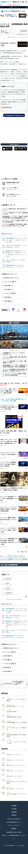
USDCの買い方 (8, 285)
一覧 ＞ (25, 350)
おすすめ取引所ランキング (13, 194)
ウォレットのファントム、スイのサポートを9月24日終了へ (8, 453)
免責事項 (14, 812)
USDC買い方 (17, 5)
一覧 (24, 205)
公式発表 (6, 32)
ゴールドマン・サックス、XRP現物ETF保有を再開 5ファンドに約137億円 (8, 407)
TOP (3, 853)
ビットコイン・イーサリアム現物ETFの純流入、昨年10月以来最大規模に (8, 509)
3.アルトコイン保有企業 (21, 559)
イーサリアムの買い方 (10, 293)
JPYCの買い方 (8, 289)
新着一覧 (8, 853)
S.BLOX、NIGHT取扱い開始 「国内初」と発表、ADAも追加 (13, 432)
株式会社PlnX (9, 251)
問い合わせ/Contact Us (14, 819)
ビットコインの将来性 (7, 5)
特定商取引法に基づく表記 (14, 832)
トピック (14, 853)
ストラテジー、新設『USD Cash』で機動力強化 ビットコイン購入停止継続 (8, 391)
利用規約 (14, 815)
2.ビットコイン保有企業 (7, 559)
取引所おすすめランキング (11, 278)
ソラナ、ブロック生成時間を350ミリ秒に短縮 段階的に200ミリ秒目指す (8, 464)
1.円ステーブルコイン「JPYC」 (16, 556)
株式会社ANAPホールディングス (14, 265)
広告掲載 (14, 805)
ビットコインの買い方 (12, 187)
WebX (25, 853)
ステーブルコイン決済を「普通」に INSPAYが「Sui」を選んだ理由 (16, 240)
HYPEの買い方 (8, 301)
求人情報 (14, 808)
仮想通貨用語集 (7, 107)
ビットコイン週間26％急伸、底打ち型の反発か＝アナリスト (8, 519)
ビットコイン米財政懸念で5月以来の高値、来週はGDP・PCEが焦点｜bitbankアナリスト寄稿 (8, 541)
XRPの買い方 (8, 297)
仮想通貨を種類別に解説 (12, 182)
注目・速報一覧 (21, 552)
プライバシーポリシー (14, 825)
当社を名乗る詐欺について (14, 822)
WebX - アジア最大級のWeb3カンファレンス (14, 837)
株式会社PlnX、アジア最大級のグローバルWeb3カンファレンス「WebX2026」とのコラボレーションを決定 (18, 684)
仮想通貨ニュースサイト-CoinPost (17, 845)
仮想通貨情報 (23, 31)
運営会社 (14, 828)
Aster (7, 245)
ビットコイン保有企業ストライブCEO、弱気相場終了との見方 (8, 498)
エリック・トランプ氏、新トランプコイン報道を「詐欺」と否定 (8, 530)
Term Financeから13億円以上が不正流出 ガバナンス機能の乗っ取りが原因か (13, 489)
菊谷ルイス (3, 31)
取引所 (19, 853)
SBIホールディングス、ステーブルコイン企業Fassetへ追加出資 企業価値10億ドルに (8, 441)
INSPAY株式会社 (10, 238)
